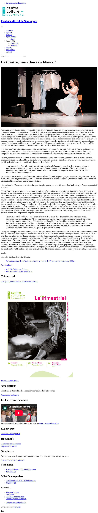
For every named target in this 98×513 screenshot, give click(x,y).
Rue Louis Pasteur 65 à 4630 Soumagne (21, 469)
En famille (14, 43)
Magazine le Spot (12, 492)
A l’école (14, 45)
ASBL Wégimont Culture (16, 269)
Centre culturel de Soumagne (19, 21)
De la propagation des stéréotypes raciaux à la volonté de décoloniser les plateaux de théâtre (40, 261)
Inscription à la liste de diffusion (13, 460)
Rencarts (9, 35)
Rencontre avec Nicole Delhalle (19, 271)
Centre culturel (6, 265)
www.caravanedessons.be (49, 423)
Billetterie (9, 30)
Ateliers (9, 48)
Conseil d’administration (15, 497)
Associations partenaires (10, 395)
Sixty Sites (17, 507)
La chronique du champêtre (16, 499)
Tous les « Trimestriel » (10, 381)
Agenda (9, 32)
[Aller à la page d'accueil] (13, 16)
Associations (10, 50)
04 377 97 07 (11, 472)
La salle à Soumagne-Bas (10, 434)
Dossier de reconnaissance (11, 444)
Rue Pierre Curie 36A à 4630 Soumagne (21, 481)
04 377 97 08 (11, 483)
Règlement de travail (8, 446)
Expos (13, 39)
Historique (10, 494)
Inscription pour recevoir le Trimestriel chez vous (19, 281)
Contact (9, 52)
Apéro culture (11, 37)
